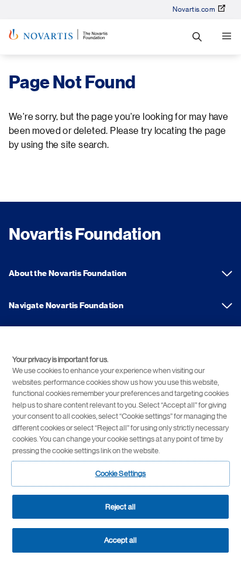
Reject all (120, 507)
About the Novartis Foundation (227, 273)
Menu (226, 36)
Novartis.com (194, 9)
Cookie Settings (120, 473)
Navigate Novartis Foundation (227, 306)
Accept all (120, 540)
